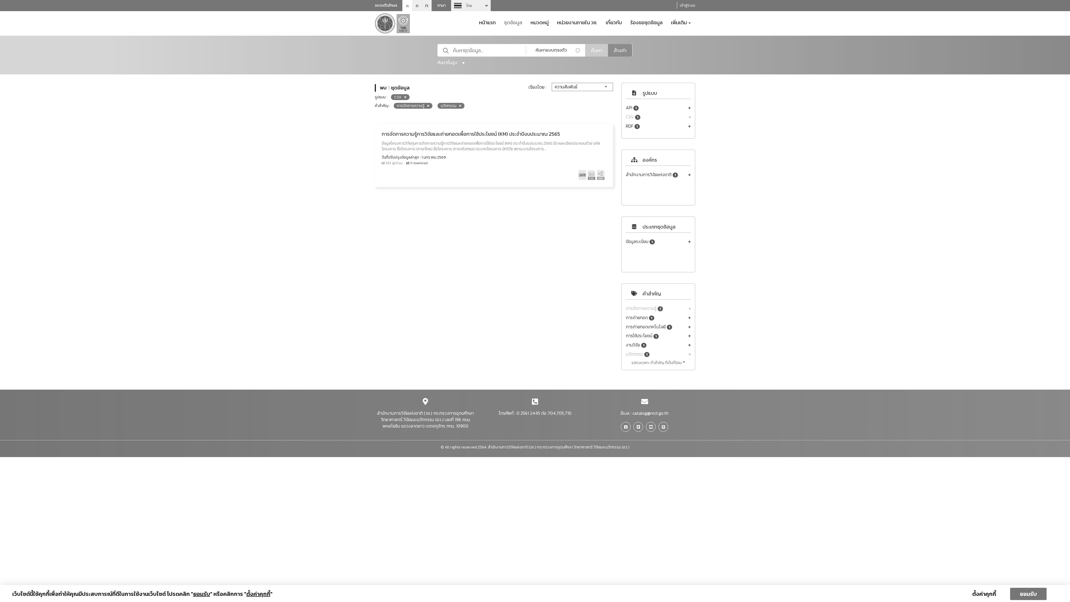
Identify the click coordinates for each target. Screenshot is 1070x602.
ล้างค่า (620, 50)
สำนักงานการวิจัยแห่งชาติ (651, 174)
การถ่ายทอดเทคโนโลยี (648, 327)
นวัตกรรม (637, 354)
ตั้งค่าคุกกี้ (984, 594)
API (631, 108)
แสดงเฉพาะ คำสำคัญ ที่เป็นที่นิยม (657, 363)
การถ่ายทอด (639, 317)
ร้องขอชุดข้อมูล (646, 22)
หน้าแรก (487, 22)
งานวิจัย (635, 345)
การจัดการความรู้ (643, 308)
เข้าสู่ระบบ (687, 5)
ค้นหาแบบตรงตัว (551, 50)
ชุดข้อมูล (513, 22)
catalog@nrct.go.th (650, 413)
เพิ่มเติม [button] (679, 22)
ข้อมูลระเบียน (639, 241)
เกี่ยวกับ (614, 22)
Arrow (471, 5)
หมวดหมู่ (540, 22)
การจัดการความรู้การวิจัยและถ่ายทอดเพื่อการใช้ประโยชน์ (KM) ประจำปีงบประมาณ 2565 (471, 134)
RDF (632, 126)
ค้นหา (596, 50)
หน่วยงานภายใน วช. (577, 22)
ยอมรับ (1028, 594)
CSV (632, 117)
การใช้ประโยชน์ (641, 335)
